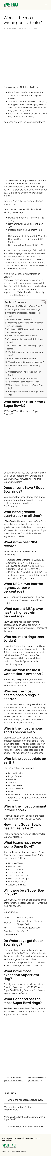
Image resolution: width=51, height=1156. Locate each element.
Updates (34, 28)
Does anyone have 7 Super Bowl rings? (24, 309)
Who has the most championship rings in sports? (25, 347)
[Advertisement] (25, 58)
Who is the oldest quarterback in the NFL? (13, 1079)
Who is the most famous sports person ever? (25, 354)
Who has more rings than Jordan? (22, 335)
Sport (28, 28)
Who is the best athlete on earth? (22, 358)
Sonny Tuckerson (18, 28)
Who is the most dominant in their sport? (26, 362)
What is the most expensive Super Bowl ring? (25, 387)
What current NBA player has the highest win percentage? (25, 331)
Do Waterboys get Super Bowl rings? (24, 381)
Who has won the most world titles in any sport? (25, 341)
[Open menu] (46, 4)
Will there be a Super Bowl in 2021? (23, 378)
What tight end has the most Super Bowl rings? (26, 393)
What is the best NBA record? (20, 319)
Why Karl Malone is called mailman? (25, 1126)
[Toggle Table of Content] (42, 302)
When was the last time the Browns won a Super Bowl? (24, 1118)
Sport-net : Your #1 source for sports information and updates (21, 1139)
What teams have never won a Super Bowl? (24, 373)
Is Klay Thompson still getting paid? (37, 1079)
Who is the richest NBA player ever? (25, 1100)
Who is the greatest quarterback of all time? (24, 314)
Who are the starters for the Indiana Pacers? (18, 1108)
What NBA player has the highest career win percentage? (25, 324)
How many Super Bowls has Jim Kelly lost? (24, 367)
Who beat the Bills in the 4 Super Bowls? (24, 306)
